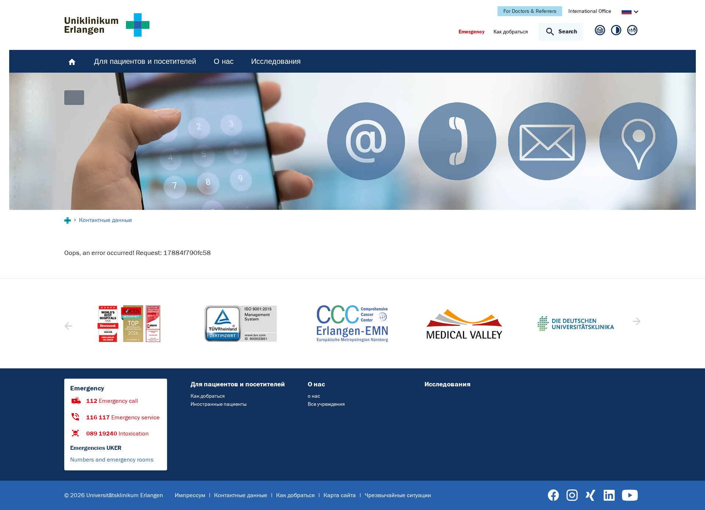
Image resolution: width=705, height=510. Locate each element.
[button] (636, 324)
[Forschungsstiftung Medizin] (576, 324)
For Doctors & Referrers (529, 11)
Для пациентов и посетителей (238, 384)
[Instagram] (572, 495)
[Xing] (590, 495)
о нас (314, 396)
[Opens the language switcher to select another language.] (627, 12)
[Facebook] (553, 495)
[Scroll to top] (690, 495)
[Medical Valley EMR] (352, 324)
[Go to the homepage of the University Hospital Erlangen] (107, 25)
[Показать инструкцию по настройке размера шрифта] (632, 31)
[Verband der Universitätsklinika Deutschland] (464, 324)
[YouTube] (630, 495)
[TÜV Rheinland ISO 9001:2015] (129, 323)
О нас (316, 384)
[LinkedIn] (609, 495)
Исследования (447, 384)
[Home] (72, 61)
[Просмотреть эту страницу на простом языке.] (600, 33)
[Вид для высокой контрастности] (616, 31)
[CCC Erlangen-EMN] (240, 323)
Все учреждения (326, 404)
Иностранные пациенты (219, 404)
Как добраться (208, 396)
